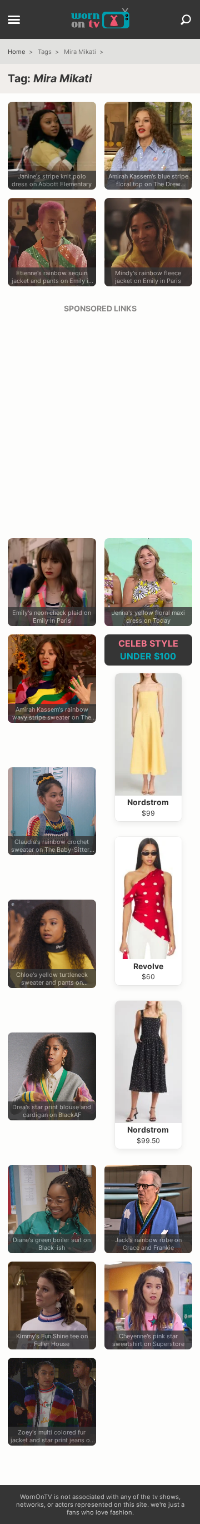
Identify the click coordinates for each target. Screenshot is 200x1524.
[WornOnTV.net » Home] (100, 19)
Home (17, 52)
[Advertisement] (100, 422)
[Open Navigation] (14, 20)
